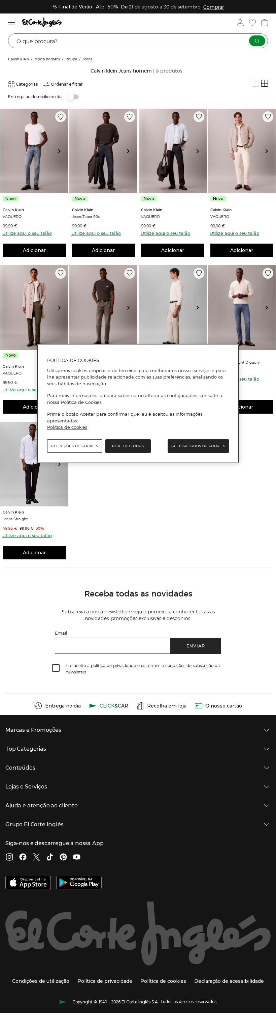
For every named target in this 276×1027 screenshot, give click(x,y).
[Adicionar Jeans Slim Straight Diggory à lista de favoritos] (268, 273)
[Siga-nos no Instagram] (9, 857)
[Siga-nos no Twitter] (36, 857)
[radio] (255, 83)
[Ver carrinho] (264, 22)
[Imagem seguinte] (62, 151)
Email (61, 633)
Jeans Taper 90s (86, 216)
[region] (138, 403)
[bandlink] (213, 6)
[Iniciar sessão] (240, 22)
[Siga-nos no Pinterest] (63, 857)
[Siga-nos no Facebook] (23, 857)
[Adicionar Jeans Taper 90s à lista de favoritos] (129, 116)
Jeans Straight (15, 518)
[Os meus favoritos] (252, 22)
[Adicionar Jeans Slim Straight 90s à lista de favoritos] (129, 273)
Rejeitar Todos (128, 446)
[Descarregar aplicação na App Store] (28, 883)
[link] (34, 151)
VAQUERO (12, 216)
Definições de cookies (74, 446)
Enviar (195, 645)
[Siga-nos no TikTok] (50, 857)
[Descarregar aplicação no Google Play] (79, 883)
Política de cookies (67, 427)
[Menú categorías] (11, 22)
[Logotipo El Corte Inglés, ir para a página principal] (42, 22)
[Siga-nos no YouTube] (77, 857)
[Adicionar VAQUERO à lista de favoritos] (60, 116)
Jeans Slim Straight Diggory (235, 362)
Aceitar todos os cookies (198, 446)
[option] (34, 151)
